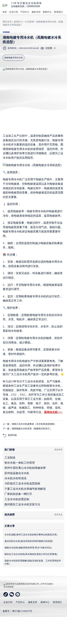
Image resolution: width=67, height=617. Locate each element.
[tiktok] (5, 594)
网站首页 (7, 21)
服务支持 (36, 12)
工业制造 (9, 457)
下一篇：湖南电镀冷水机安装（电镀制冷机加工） (27, 428)
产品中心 (24, 12)
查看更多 (58, 514)
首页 (4, 12)
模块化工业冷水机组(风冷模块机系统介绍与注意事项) (30, 554)
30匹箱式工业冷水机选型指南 (22, 483)
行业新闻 (29, 21)
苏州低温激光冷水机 (16, 473)
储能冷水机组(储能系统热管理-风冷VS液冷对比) (28, 547)
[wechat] (11, 594)
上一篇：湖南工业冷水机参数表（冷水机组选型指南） (29, 424)
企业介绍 (13, 12)
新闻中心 (47, 12)
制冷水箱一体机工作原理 (19, 462)
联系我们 (58, 12)
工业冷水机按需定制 (16, 499)
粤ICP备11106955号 (22, 611)
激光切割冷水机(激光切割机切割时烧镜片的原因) (28, 541)
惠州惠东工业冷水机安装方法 (22, 504)
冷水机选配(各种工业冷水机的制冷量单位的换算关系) (30, 534)
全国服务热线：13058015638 (25, 6)
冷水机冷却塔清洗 (15, 478)
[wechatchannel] (17, 594)
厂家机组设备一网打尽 (18, 493)
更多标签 (58, 449)
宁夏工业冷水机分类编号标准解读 (25, 488)
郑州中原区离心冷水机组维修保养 (25, 467)
